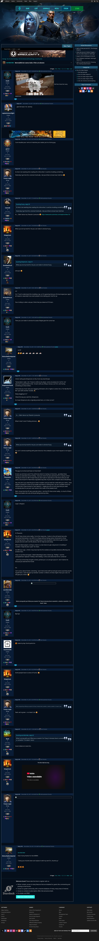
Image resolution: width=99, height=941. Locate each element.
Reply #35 (20, 347)
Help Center (89, 910)
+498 (7, 188)
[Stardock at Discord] (83, 91)
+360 (7, 307)
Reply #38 (17, 438)
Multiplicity (3, 920)
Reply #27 (19, 103)
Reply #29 (17, 168)
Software (7, 1)
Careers (60, 916)
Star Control (32, 918)
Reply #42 (17, 580)
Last (71, 69)
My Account (89, 912)
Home (3, 59)
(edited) (56, 347)
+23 (7, 395)
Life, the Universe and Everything (25, 59)
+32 (8, 123)
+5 (7, 599)
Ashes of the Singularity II (35, 910)
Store (77, 8)
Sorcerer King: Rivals (34, 926)
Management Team (63, 914)
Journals (46, 8)
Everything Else (38, 59)
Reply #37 (17, 408)
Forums (60, 926)
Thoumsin (7, 477)
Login (18, 49)
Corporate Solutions (6, 912)
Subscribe (93, 931)
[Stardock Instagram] (90, 88)
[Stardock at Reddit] (80, 91)
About (60, 910)
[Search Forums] (97, 1)
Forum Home (7, 49)
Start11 (3, 914)
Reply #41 (17, 530)
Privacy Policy (40, 938)
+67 (7, 659)
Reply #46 (17, 699)
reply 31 (30, 262)
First (56, 69)
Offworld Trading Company (35, 922)
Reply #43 (17, 610)
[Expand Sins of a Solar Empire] (75, 70)
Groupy (3, 922)
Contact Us (61, 924)
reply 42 (31, 735)
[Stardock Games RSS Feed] (91, 91)
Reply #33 (17, 288)
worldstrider (7, 590)
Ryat (7, 739)
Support (35, 1)
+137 (9, 366)
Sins (18, 8)
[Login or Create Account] (92, 1)
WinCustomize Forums (46, 71)
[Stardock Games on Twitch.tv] (87, 88)
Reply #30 (17, 198)
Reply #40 (17, 500)
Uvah (7, 81)
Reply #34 (17, 317)
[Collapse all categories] (96, 70)
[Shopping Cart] (94, 1)
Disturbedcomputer (8, 356)
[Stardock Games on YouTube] (84, 88)
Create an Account (91, 914)
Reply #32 (17, 255)
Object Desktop (4, 910)
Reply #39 (17, 467)
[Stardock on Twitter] (79, 88)
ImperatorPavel (7, 385)
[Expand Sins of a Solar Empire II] (77, 74)
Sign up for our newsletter (62, 930)
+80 (7, 487)
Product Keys (90, 916)
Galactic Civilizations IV (34, 914)
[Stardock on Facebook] (82, 88)
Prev (59, 69)
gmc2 (7, 149)
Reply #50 (20, 846)
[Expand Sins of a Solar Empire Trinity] (77, 78)
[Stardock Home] (2, 1)
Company (62, 907)
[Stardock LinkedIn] (89, 91)
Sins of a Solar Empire (12, 59)
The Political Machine (34, 920)
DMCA (54, 938)
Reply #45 (17, 669)
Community (19, 1)
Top (71, 71)
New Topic (67, 46)
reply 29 (27, 204)
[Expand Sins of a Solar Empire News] (77, 76)
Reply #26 (17, 71)
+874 (7, 90)
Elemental (31, 912)
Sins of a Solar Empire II (34, 916)
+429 (7, 746)
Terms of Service (48, 938)
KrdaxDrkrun (7, 297)
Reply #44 (17, 640)
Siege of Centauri (33, 924)
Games (13, 1)
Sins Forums (43, 168)
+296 (7, 158)
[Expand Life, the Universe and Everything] (77, 80)
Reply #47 (17, 729)
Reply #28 (17, 139)
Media (57, 8)
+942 (7, 215)
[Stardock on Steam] (93, 88)
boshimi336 (7, 650)
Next (68, 69)
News (25, 1)
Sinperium (7, 235)
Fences (2, 916)
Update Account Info (91, 920)
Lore (36, 8)
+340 (7, 275)
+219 (7, 243)
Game (27, 8)
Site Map (59, 938)
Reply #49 (17, 794)
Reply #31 (17, 225)
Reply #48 (17, 759)
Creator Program (63, 922)
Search (13, 49)
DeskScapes (4, 918)
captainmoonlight (8, 113)
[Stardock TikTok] (86, 91)
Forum (66, 8)
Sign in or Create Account (25, 897)
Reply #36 (17, 375)
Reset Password (90, 918)
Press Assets (62, 920)
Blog (30, 1)
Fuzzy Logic (7, 178)
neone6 (7, 208)
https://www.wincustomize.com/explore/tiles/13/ (56, 214)
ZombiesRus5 (7, 265)
